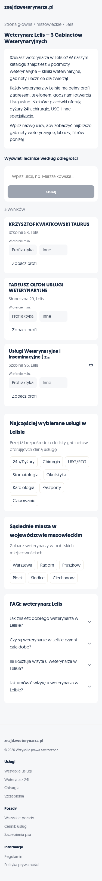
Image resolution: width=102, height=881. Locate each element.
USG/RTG (77, 461)
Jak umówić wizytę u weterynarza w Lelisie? (44, 686)
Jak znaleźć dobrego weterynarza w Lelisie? (44, 622)
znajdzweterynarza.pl (29, 7)
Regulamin (13, 856)
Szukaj (51, 191)
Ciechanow (64, 577)
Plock (18, 577)
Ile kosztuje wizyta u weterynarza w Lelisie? (43, 665)
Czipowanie (24, 500)
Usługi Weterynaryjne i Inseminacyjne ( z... (35, 354)
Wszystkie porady (19, 817)
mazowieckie (48, 24)
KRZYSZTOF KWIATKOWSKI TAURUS (49, 224)
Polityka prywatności (21, 864)
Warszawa (22, 565)
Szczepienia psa (17, 834)
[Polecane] (91, 365)
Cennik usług (15, 826)
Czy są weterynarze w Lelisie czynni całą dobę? (43, 643)
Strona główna (18, 24)
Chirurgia (51, 461)
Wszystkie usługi (18, 771)
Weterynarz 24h (17, 779)
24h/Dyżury (24, 461)
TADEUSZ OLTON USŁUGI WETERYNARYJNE (36, 288)
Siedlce (38, 577)
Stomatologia (25, 474)
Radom (47, 565)
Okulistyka (56, 474)
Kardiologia (23, 487)
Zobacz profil (24, 263)
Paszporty (51, 487)
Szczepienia (14, 796)
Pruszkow (71, 565)
